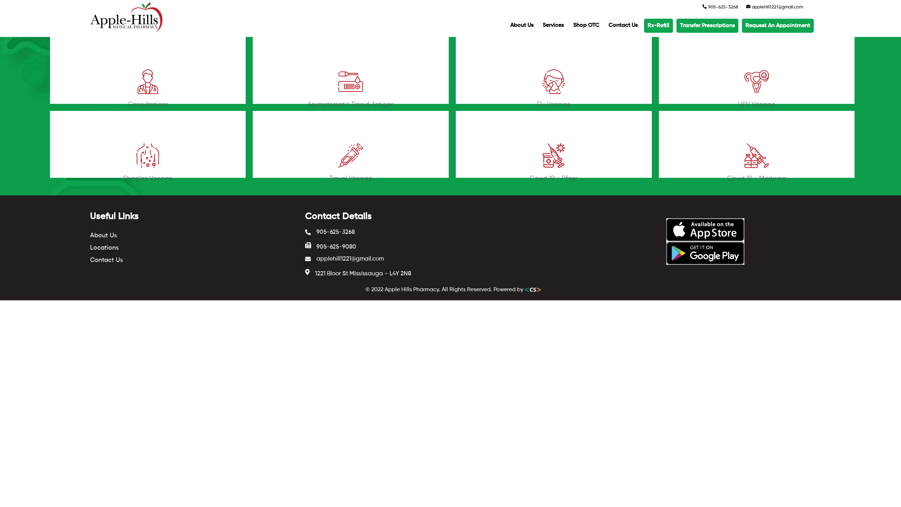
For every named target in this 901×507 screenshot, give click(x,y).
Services (553, 25)
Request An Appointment (777, 26)
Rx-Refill (658, 26)
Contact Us (623, 25)
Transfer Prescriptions (707, 26)
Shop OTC (586, 25)
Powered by (509, 290)
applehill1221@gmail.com (777, 7)
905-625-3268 (722, 7)
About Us (522, 25)
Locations (104, 248)
